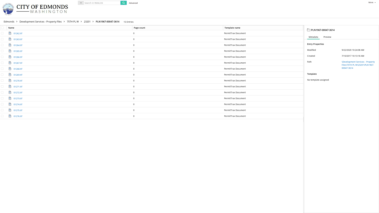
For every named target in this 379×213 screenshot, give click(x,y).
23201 (87, 21)
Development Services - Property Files (41, 21)
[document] (341, 119)
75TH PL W (73, 21)
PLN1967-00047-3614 (107, 21)
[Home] (36, 9)
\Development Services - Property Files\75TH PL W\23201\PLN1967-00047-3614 (358, 64)
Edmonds (9, 21)
